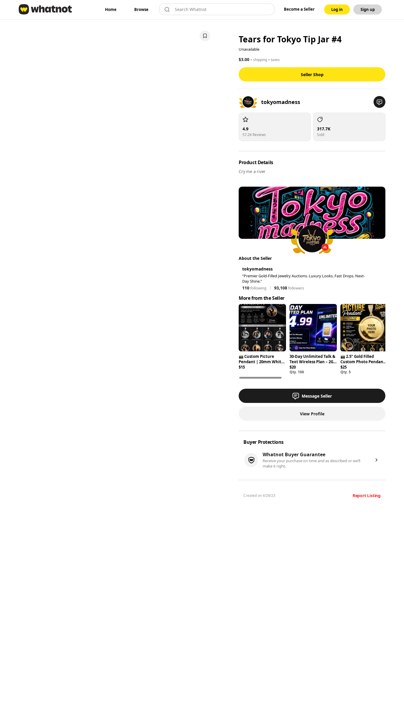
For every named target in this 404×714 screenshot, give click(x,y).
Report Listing (367, 495)
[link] (111, 9)
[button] (379, 102)
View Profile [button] (312, 414)
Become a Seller (299, 9)
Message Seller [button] (317, 396)
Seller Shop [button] (312, 74)
